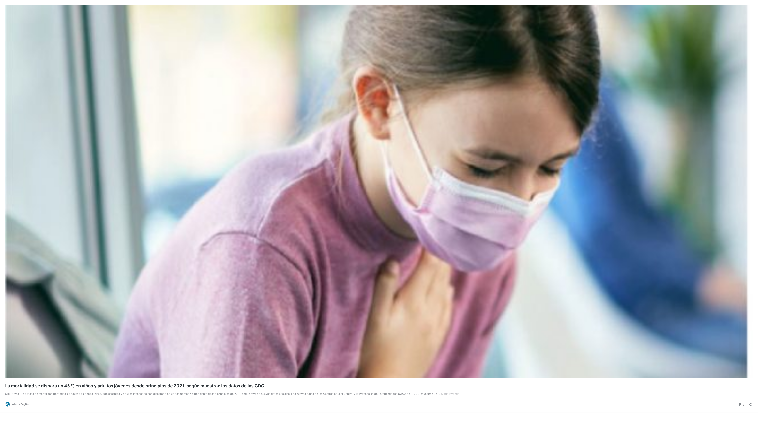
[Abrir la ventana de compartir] (750, 403)
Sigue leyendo (450, 393)
